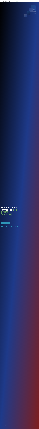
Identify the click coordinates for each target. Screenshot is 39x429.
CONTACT (31, 1)
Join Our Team (14, 222)
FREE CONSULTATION (5, 222)
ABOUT (20, 1)
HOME (17, 1)
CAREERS (27, 1)
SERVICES (23, 1)
